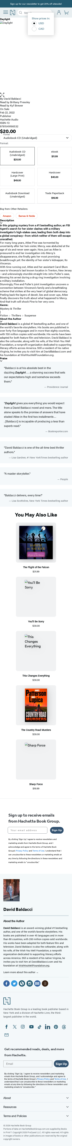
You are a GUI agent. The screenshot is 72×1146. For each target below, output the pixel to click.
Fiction (4, 315)
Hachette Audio (9, 119)
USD (41, 23)
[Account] (59, 13)
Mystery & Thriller (10, 308)
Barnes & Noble (27, 215)
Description (7, 220)
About (7, 1098)
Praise (3, 358)
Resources (9, 1107)
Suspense (30, 315)
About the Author (10, 318)
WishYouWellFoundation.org (34, 965)
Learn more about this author (19, 972)
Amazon (7, 215)
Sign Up (57, 830)
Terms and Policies (15, 1116)
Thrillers (16, 315)
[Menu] (5, 12)
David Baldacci (12, 98)
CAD (41, 29)
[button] (36, 95)
